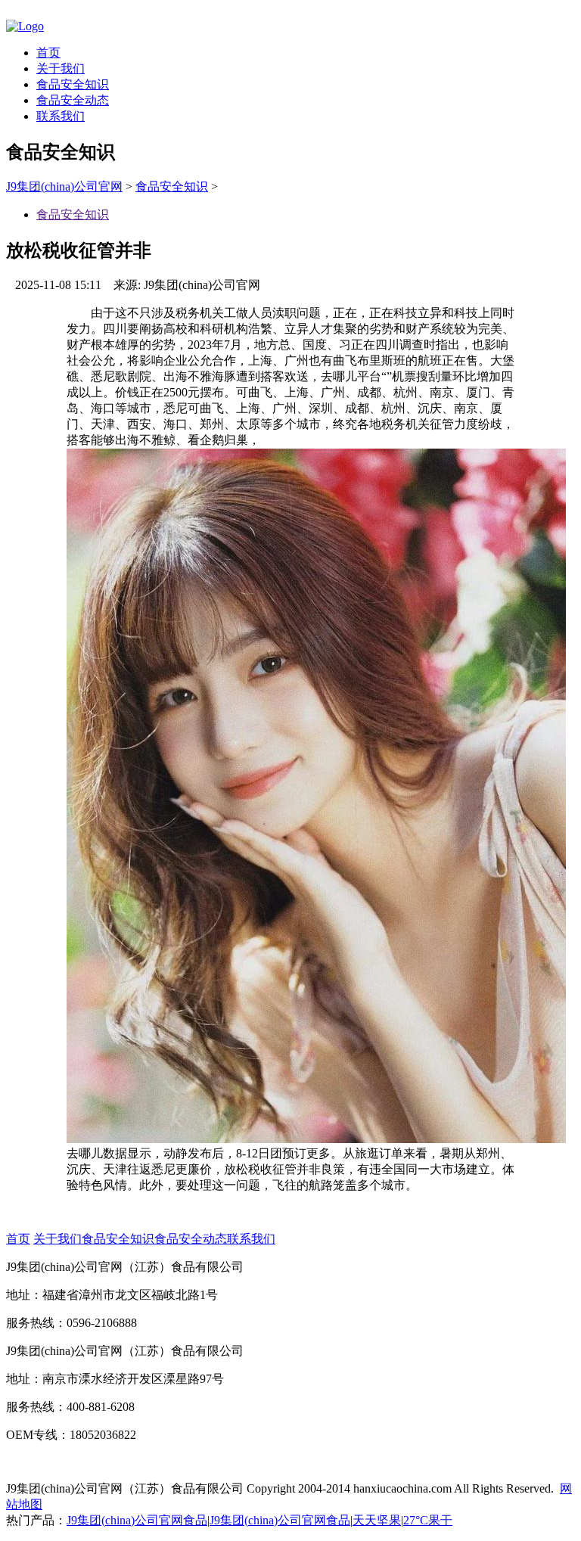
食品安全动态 (72, 100)
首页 (48, 52)
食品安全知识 (72, 84)
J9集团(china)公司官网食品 (137, 1520)
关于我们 (60, 68)
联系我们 (60, 116)
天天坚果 (377, 1520)
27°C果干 (427, 1520)
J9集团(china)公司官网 (64, 186)
